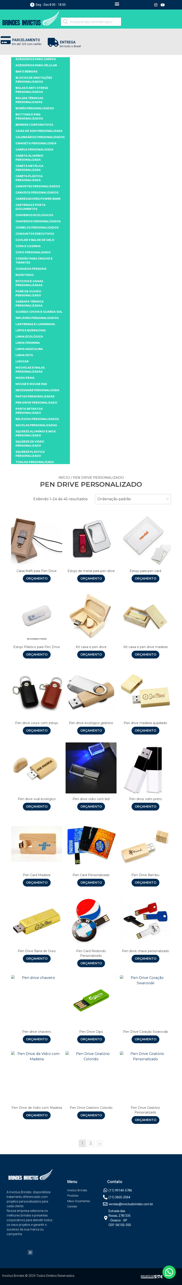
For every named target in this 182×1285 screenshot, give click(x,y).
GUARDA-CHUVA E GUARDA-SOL (39, 311)
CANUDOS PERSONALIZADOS (37, 192)
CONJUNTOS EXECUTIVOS (35, 233)
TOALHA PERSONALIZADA (35, 462)
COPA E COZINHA (28, 246)
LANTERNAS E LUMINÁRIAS (35, 324)
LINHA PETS (24, 355)
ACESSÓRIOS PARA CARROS (36, 59)
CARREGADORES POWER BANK (38, 198)
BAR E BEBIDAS (26, 71)
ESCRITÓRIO (25, 275)
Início (64, 477)
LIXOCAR (22, 361)
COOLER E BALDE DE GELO (35, 240)
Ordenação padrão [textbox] (114, 499)
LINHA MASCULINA (29, 349)
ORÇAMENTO (36, 578)
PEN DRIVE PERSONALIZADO (36, 402)
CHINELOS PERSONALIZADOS (37, 227)
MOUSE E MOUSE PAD (31, 384)
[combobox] (133, 499)
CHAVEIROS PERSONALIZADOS (38, 221)
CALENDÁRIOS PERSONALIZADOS (40, 137)
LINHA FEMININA (28, 342)
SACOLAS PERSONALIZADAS (36, 425)
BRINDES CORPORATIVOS (34, 124)
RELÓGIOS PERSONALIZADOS (37, 419)
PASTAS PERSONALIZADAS (35, 396)
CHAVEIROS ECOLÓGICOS (34, 215)
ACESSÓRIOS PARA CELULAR (36, 65)
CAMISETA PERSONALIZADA (36, 143)
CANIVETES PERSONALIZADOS (38, 186)
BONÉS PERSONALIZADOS (35, 108)
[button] (117, 3)
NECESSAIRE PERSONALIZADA (37, 390)
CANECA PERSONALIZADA (34, 149)
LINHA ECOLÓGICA (29, 336)
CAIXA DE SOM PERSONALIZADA (39, 131)
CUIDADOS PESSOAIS (31, 268)
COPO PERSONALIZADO (33, 252)
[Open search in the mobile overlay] (91, 21)
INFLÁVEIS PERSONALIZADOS (37, 318)
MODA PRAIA (25, 377)
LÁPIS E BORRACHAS (31, 330)
